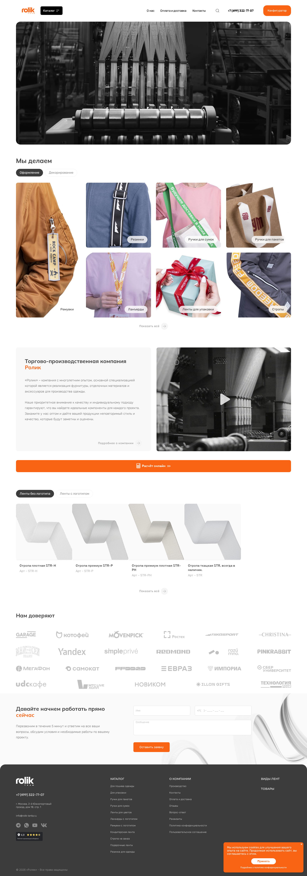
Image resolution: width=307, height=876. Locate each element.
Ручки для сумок (120, 805)
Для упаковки (118, 792)
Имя (138, 710)
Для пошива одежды (122, 786)
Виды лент (270, 779)
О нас (150, 10)
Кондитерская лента (122, 832)
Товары (267, 789)
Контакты (199, 10)
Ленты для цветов (121, 812)
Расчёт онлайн (153, 466)
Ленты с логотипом (74, 494)
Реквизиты (175, 818)
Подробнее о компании (116, 443)
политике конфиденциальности (270, 867)
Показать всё (149, 326)
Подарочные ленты (121, 845)
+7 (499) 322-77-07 (241, 10)
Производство (177, 786)
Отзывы (173, 805)
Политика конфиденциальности (188, 825)
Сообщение (142, 722)
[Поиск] (217, 11)
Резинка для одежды (122, 851)
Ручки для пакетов (121, 799)
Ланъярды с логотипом (123, 818)
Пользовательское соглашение (188, 832)
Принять (263, 861)
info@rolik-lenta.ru (26, 815)
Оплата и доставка (173, 10)
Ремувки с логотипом (123, 825)
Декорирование (61, 173)
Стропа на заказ (120, 838)
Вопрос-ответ (177, 812)
